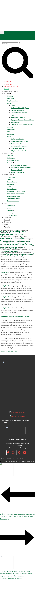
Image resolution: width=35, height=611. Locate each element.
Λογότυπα (13, 213)
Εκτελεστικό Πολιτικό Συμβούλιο (20, 108)
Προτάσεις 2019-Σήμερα (17, 172)
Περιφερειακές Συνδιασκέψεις (15, 193)
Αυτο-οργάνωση (15, 122)
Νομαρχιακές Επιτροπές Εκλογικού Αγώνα (22, 120)
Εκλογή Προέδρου (12, 182)
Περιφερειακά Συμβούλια (18, 117)
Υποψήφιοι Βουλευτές (13, 201)
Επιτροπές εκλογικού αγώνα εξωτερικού (21, 124)
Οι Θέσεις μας (8, 153)
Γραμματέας (10, 98)
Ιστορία (9, 136)
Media (5, 203)
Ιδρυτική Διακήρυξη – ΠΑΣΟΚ (19, 141)
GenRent (6, 89)
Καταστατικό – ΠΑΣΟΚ (17, 148)
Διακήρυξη (10, 155)
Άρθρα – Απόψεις (12, 189)
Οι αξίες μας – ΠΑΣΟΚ (17, 139)
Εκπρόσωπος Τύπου (12, 101)
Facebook (7, 220)
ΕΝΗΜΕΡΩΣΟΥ (9, 84)
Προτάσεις (10, 162)
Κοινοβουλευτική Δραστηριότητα (16, 191)
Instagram (8, 222)
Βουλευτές (10, 127)
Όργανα (9, 103)
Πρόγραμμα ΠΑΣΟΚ (13, 160)
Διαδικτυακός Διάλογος (13, 198)
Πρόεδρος (10, 96)
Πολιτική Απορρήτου (11, 461)
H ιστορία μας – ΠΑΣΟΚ (17, 143)
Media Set (10, 210)
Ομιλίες (9, 186)
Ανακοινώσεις (11, 177)
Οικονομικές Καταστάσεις (26, 461)
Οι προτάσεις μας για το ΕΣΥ (19, 165)
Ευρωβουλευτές (11, 129)
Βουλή (3, 351)
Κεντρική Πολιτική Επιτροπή (19, 112)
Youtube (7, 227)
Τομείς (12, 115)
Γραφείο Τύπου (8, 174)
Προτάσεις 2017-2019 (16, 170)
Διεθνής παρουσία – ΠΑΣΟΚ (18, 146)
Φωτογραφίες (11, 205)
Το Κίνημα (7, 93)
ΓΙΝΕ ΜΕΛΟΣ (8, 81)
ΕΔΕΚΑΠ (13, 105)
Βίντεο (9, 208)
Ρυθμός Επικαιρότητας (13, 196)
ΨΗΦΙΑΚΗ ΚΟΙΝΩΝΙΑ (11, 86)
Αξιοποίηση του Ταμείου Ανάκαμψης (21, 167)
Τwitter (6, 224)
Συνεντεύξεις (10, 184)
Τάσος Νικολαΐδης (11, 351)
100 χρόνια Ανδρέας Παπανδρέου (19, 151)
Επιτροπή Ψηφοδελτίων (17, 110)
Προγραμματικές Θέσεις (11, 91)
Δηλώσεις (9, 179)
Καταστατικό (10, 134)
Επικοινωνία (7, 217)
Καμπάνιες (14, 215)
